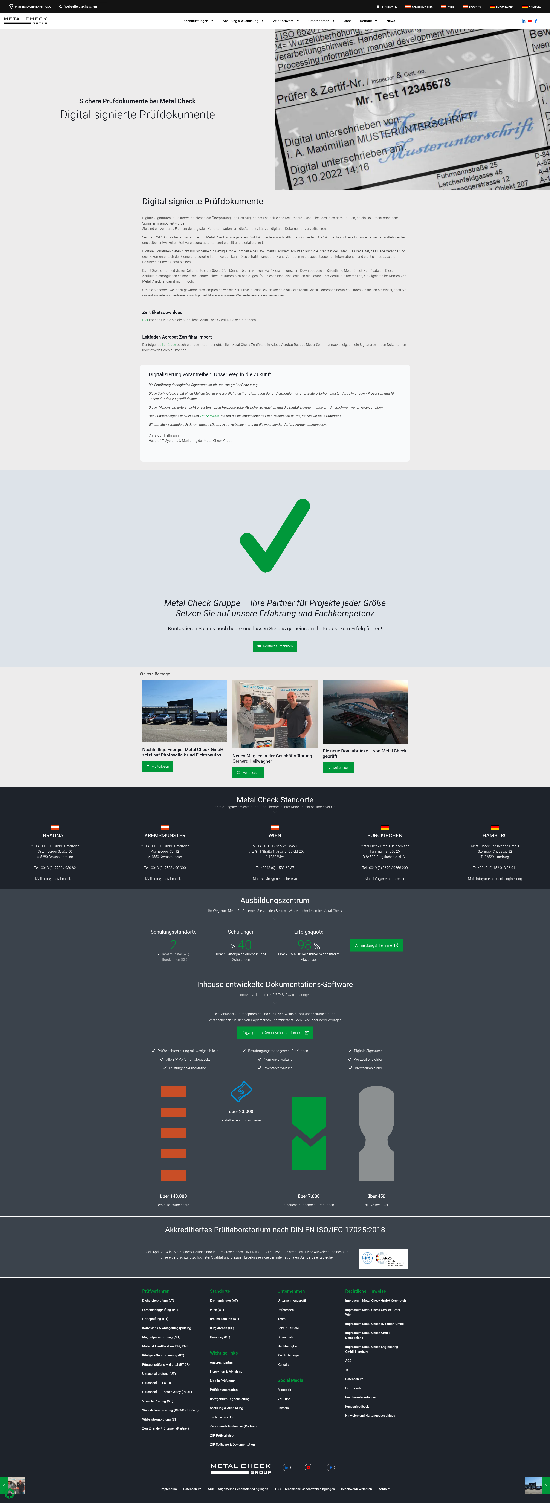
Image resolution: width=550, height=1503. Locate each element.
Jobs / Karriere (288, 1328)
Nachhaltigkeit (288, 1346)
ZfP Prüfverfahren (222, 1435)
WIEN (275, 835)
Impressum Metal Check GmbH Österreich (375, 1301)
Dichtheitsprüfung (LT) (158, 1301)
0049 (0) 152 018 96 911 (498, 868)
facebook (284, 1390)
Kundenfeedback (357, 1406)
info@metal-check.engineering (499, 879)
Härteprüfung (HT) (155, 1319)
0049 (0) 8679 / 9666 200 (388, 868)
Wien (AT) (217, 1310)
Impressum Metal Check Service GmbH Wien (373, 1312)
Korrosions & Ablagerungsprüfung (166, 1328)
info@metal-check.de (389, 879)
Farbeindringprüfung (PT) (160, 1310)
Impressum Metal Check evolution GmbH (374, 1324)
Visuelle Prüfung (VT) (157, 1401)
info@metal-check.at (59, 879)
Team (282, 1319)
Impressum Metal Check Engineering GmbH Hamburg (371, 1349)
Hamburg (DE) (220, 1337)
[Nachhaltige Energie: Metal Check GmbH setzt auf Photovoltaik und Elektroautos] (537, 1485)
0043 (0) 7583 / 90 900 (168, 868)
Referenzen (286, 1310)
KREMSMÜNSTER (165, 835)
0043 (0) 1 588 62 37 (278, 868)
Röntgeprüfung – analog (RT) (163, 1355)
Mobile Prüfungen (222, 1381)
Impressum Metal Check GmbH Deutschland (367, 1335)
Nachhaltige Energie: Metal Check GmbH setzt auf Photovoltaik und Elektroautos (182, 752)
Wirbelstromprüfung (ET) (159, 1419)
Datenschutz (354, 1379)
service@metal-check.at (279, 879)
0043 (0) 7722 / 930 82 (58, 868)
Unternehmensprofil (292, 1301)
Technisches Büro (222, 1417)
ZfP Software (209, 416)
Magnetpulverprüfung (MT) (161, 1337)
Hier (145, 320)
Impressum (169, 1489)
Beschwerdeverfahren (360, 1397)
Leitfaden (169, 345)
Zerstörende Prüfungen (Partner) (165, 1428)
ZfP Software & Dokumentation (232, 1444)
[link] (55, 827)
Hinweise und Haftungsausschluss (370, 1415)
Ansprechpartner (222, 1362)
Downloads (286, 1337)
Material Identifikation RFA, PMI (165, 1346)
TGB (348, 1370)
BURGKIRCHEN (384, 835)
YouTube (284, 1399)
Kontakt (283, 1365)
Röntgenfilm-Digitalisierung (230, 1399)
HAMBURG (495, 835)
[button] (9, 1493)
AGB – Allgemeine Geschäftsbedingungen (238, 1489)
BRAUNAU (55, 835)
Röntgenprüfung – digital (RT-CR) (166, 1365)
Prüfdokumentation (224, 1390)
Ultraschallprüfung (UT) (159, 1374)
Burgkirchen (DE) (174, 960)
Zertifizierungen (289, 1355)
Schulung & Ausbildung (226, 1408)
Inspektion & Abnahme (226, 1371)
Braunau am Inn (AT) (224, 1319)
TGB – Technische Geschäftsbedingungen (305, 1489)
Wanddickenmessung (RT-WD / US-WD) (170, 1410)
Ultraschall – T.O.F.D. (157, 1383)
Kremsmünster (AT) (174, 954)
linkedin (283, 1408)
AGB (348, 1361)
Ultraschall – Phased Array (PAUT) (167, 1392)
